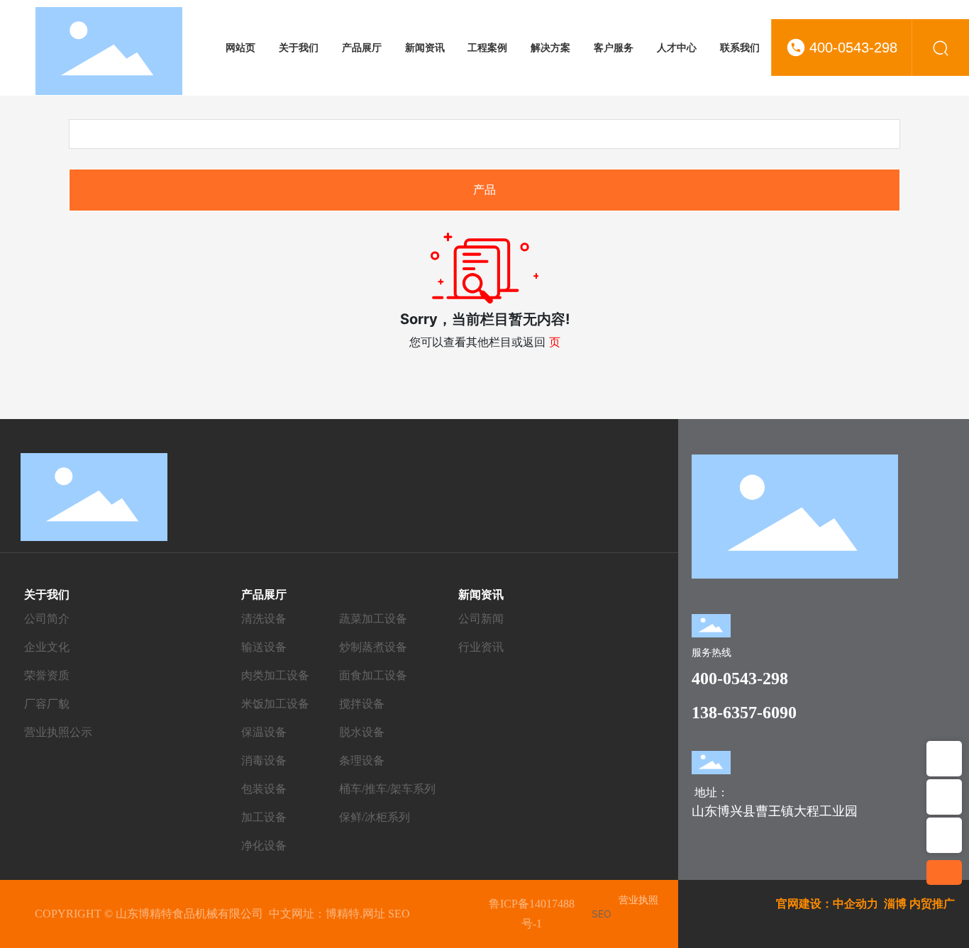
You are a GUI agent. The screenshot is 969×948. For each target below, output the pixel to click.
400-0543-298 (853, 47)
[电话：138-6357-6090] (944, 835)
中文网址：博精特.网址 (327, 914)
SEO (399, 914)
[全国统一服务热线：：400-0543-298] (944, 758)
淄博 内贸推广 (919, 904)
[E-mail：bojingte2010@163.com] (944, 797)
